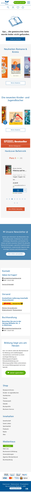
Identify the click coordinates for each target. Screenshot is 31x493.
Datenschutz (15, 484)
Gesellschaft (7, 421)
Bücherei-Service (8, 409)
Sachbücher (7, 395)
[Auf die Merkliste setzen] (25, 190)
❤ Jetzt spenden (19, 2)
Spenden (8, 446)
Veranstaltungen (8, 454)
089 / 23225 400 (9, 280)
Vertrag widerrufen (15, 488)
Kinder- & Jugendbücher (11, 393)
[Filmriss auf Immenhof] (8, 170)
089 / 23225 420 (9, 330)
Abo (4, 434)
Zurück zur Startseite (15, 39)
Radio (5, 432)
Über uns (6, 449)
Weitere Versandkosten (9, 308)
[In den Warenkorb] (18, 190)
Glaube (5, 404)
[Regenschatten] (16, 67)
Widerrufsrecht (7, 310)
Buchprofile (7, 406)
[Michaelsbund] (5, 3)
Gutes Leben (7, 423)
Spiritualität (7, 426)
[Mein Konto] (13, 7)
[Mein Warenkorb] (23, 7)
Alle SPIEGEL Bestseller (15, 209)
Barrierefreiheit (11, 486)
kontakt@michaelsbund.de (12, 278)
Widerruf (19, 486)
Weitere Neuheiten (15, 83)
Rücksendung (17, 310)
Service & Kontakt (8, 284)
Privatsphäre (24, 484)
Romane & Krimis (8, 390)
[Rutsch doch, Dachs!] (16, 118)
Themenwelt (7, 401)
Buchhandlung (8, 460)
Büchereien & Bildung (10, 451)
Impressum (6, 484)
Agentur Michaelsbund (10, 457)
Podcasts (6, 429)
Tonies (5, 398)
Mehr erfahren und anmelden (15, 254)
